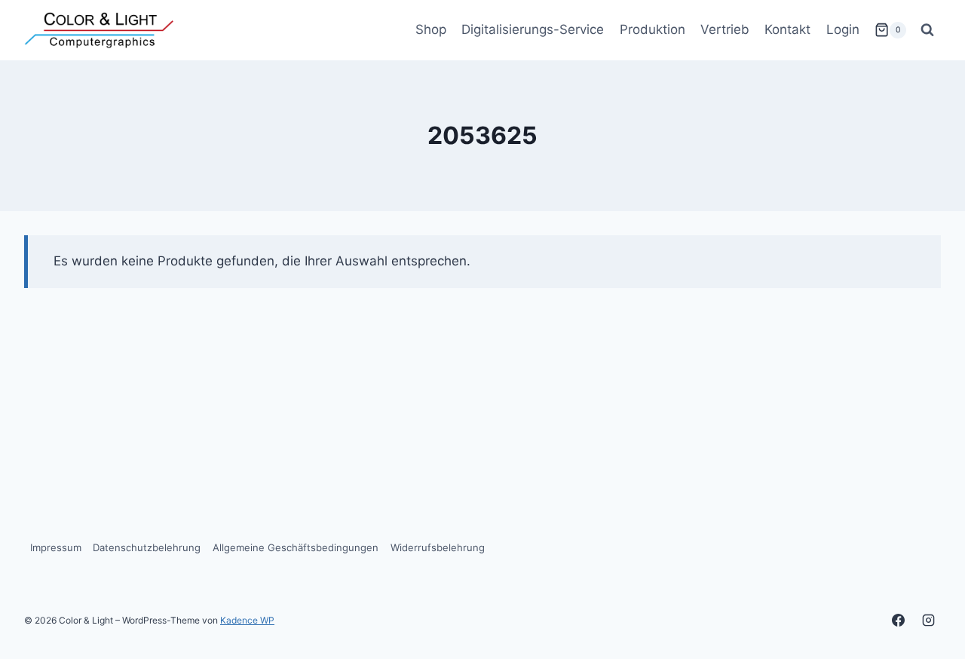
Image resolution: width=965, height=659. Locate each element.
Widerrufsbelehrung (438, 547)
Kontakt (787, 29)
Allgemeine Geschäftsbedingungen (295, 547)
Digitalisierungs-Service (532, 29)
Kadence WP (247, 620)
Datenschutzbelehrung (147, 547)
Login (842, 29)
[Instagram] (928, 620)
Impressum (55, 547)
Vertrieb (724, 29)
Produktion (652, 29)
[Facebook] (898, 620)
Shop (430, 29)
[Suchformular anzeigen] (927, 30)
